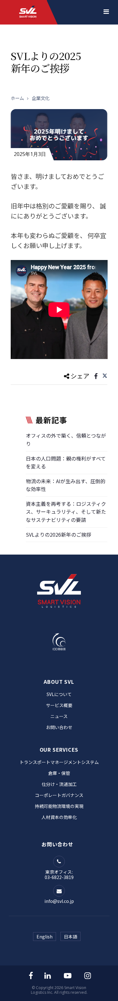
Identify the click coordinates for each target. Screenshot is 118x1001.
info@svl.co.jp (59, 901)
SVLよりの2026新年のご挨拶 (58, 534)
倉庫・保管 (59, 773)
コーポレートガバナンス (59, 795)
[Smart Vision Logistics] (28, 6)
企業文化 (40, 98)
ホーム (17, 98)
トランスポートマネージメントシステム (59, 762)
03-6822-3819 (59, 877)
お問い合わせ (59, 727)
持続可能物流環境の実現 (59, 806)
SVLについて (59, 694)
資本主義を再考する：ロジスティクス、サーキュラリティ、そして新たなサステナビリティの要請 (66, 511)
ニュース (59, 716)
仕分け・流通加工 (59, 784)
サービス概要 (59, 705)
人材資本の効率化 (59, 817)
